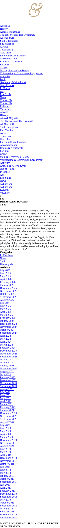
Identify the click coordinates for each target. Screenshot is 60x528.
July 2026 (5, 270)
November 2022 (8, 368)
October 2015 (7, 502)
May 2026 (5, 276)
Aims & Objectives (10, 31)
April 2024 (6, 341)
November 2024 (8, 326)
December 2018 (8, 457)
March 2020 (6, 437)
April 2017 (6, 487)
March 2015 (6, 508)
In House (5, 88)
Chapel (4, 67)
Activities (5, 76)
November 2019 (8, 443)
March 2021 (6, 404)
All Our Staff (7, 37)
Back (3, 79)
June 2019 (5, 449)
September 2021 (8, 386)
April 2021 (6, 401)
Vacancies (5, 109)
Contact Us (6, 100)
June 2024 (5, 335)
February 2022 (8, 377)
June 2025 (5, 305)
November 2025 (8, 291)
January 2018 (7, 475)
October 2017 (7, 478)
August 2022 (7, 371)
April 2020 (6, 434)
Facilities (4, 64)
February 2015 (8, 511)
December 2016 (8, 493)
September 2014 (8, 517)
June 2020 (5, 428)
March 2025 (6, 314)
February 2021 (8, 407)
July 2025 (5, 303)
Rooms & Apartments (11, 61)
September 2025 (8, 297)
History (4, 28)
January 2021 (7, 410)
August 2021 (7, 389)
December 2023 (8, 350)
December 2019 (8, 440)
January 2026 (7, 285)
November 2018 (8, 460)
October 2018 (7, 463)
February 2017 (8, 490)
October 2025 (7, 294)
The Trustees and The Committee (17, 34)
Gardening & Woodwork (13, 82)
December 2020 (8, 413)
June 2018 (5, 469)
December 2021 (8, 380)
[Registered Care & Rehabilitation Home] (21, 22)
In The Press (6, 255)
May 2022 (5, 374)
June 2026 (5, 273)
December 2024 (8, 323)
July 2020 (5, 425)
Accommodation (9, 58)
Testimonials (6, 49)
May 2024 (5, 338)
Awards (4, 46)
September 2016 (8, 496)
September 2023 (8, 356)
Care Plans (5, 52)
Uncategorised (7, 264)
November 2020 (8, 416)
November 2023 (8, 353)
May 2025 (5, 308)
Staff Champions (9, 40)
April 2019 (6, 454)
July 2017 (5, 484)
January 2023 (7, 365)
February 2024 (8, 347)
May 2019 (5, 452)
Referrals (5, 106)
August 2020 (7, 422)
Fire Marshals (7, 43)
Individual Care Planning (13, 55)
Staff (2, 261)
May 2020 (5, 431)
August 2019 (7, 446)
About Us (5, 25)
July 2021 (5, 392)
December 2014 (8, 514)
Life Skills (5, 94)
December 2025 (8, 288)
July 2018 (5, 466)
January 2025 (7, 320)
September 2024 (8, 332)
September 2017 (8, 481)
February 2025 (8, 317)
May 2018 (5, 472)
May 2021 (5, 398)
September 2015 (8, 505)
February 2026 (8, 282)
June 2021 (5, 395)
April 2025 (6, 311)
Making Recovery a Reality (14, 70)
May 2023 (5, 359)
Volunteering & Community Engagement (21, 73)
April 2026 (6, 279)
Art (2, 91)
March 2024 (6, 344)
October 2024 (7, 329)
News (3, 97)
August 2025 (7, 300)
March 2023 (6, 362)
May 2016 (5, 499)
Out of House (7, 85)
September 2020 (8, 419)
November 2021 (8, 383)
